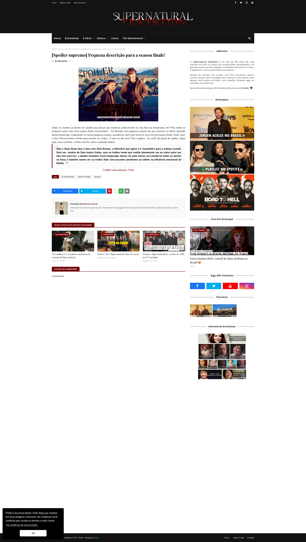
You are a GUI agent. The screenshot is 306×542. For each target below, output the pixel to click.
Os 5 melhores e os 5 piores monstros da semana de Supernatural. (71, 256)
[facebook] (235, 3)
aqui (248, 80)
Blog (96, 538)
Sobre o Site (65, 3)
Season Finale (84, 177)
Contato (250, 538)
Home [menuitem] (57, 38)
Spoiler (68, 49)
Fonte (130, 170)
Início (54, 3)
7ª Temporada (67, 177)
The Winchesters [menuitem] (133, 38)
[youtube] (252, 3)
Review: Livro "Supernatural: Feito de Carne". (118, 254)
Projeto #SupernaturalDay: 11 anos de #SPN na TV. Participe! (163, 256)
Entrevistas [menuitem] (72, 38)
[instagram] (247, 3)
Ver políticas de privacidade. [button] (22, 525)
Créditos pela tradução (114, 170)
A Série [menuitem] (87, 38)
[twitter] (241, 3)
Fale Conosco (80, 3)
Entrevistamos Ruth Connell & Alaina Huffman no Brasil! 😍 (219, 260)
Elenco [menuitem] (101, 38)
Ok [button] (33, 533)
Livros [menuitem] (114, 38)
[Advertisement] (222, 407)
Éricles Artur (61, 61)
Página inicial (57, 49)
